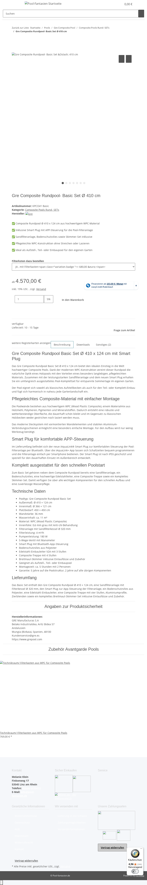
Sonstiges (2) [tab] (103, 344)
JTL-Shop (140, 875)
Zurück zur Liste (20, 27)
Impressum (21, 836)
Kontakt (19, 849)
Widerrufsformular (26, 816)
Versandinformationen (71, 829)
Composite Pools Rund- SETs (42, 209)
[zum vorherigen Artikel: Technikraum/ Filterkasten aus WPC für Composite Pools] (15, 38)
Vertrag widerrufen (112, 847)
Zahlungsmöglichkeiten (72, 822)
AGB (17, 829)
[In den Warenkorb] (15, 50)
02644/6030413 (31, 788)
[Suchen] (141, 13)
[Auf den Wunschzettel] (129, 59)
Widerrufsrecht (24, 842)
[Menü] (141, 849)
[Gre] (29, 213)
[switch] (135, 871)
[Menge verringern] (12, 299)
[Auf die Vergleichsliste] (121, 59)
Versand (41, 289)
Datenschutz (22, 822)
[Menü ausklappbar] (16, 4)
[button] (112, 4)
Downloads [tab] (83, 344)
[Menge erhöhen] (47, 307)
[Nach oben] (1, 882)
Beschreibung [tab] (62, 344)
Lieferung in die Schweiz (72, 816)
